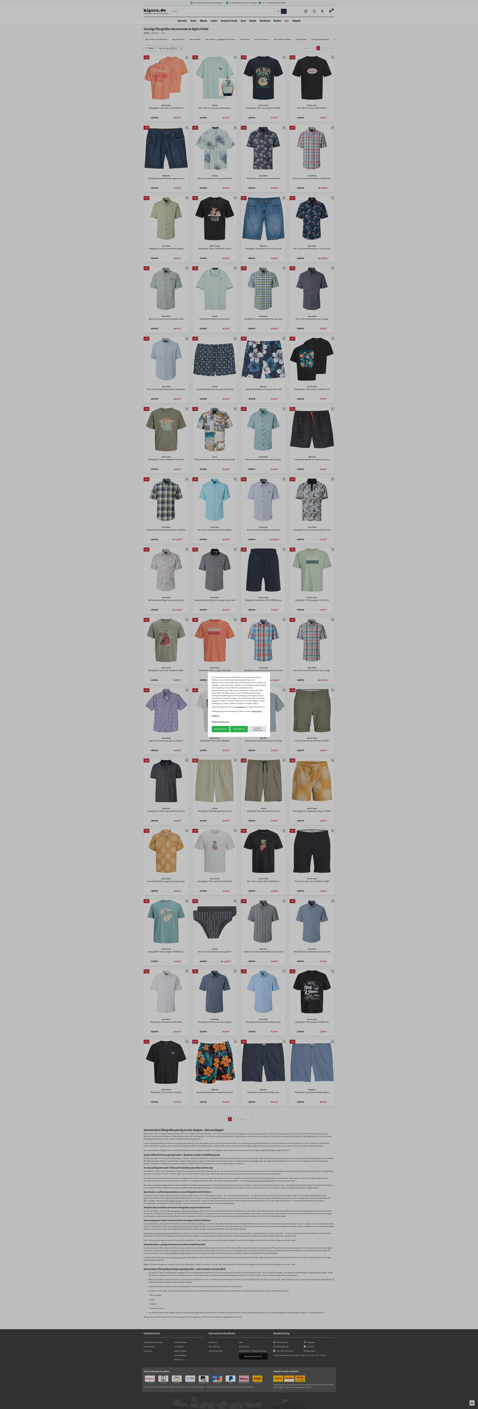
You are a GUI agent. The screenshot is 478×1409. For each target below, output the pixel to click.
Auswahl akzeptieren (257, 729)
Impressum (240, 707)
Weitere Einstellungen (220, 722)
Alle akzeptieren (220, 729)
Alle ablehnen (239, 729)
